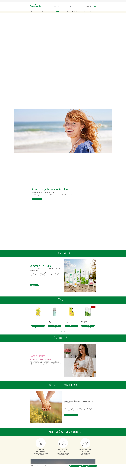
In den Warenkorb (38, 325)
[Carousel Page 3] (64, 331)
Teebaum (49, 318)
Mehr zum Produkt (38, 327)
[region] (63, 319)
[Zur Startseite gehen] (35, 6)
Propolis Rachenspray (68, 318)
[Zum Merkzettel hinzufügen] (44, 308)
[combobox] (61, 6)
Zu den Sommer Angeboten (37, 198)
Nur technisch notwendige (74, 465)
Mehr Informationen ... (59, 465)
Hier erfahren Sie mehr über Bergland (71, 414)
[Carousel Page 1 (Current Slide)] (61, 331)
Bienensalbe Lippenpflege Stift (36, 318)
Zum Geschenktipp (33, 366)
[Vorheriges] (28, 319)
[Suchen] (71, 6)
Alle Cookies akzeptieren (92, 465)
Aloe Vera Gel (83, 318)
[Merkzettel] (84, 6)
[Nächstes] (97, 319)
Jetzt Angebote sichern (34, 285)
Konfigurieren (83, 465)
